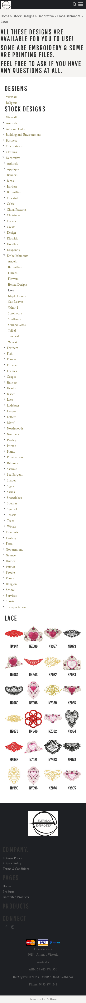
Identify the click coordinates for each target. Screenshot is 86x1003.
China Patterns (17, 210)
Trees (10, 521)
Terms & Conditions (16, 869)
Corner (11, 221)
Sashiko (12, 469)
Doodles (12, 244)
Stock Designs (23, 16)
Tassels (11, 515)
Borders (12, 187)
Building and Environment (23, 135)
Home (5, 16)
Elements (12, 532)
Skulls (11, 492)
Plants (11, 452)
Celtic (10, 204)
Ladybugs (13, 405)
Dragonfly (13, 250)
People (10, 572)
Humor (10, 561)
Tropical (13, 336)
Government (14, 549)
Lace (10, 400)
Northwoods (15, 428)
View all (11, 97)
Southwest (15, 319)
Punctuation (15, 457)
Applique (13, 169)
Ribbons (12, 463)
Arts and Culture (17, 129)
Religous (11, 103)
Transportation (16, 607)
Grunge (11, 555)
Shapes (11, 480)
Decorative (46, 16)
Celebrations (14, 146)
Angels (12, 261)
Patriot (10, 567)
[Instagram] (13, 927)
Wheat (12, 342)
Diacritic (12, 238)
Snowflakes (14, 498)
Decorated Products (16, 897)
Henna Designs (18, 284)
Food (9, 544)
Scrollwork (15, 313)
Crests (11, 227)
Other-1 (13, 307)
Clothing (11, 152)
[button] (74, 4)
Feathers (12, 348)
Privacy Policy (12, 863)
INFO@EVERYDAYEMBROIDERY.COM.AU (43, 977)
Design (11, 232)
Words (11, 526)
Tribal (12, 330)
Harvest (12, 382)
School (10, 590)
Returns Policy (12, 858)
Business (11, 140)
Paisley (11, 440)
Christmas (13, 215)
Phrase (11, 446)
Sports (10, 601)
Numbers (13, 434)
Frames (12, 371)
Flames (13, 273)
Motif (10, 423)
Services (11, 596)
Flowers (13, 279)
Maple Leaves (17, 296)
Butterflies (14, 192)
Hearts (11, 388)
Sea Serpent (15, 474)
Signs (10, 486)
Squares (12, 503)
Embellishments (69, 16)
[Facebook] (6, 927)
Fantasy (11, 538)
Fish (10, 354)
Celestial (12, 198)
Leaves (11, 411)
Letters (11, 417)
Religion (11, 584)
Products (8, 892)
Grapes (11, 377)
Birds (10, 181)
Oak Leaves (15, 302)
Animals (11, 123)
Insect (11, 394)
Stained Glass (17, 325)
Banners (12, 175)
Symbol (12, 509)
